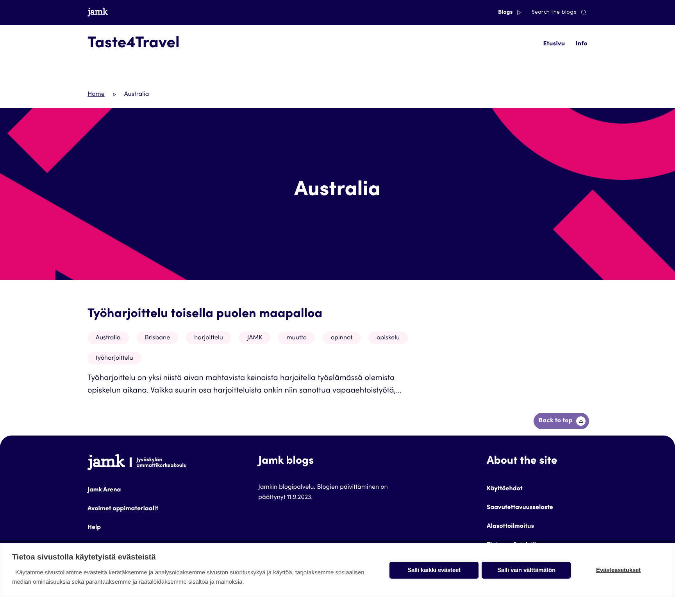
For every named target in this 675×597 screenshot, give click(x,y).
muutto (296, 338)
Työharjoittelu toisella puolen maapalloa (205, 314)
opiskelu (388, 338)
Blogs (506, 12)
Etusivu (554, 44)
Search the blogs (554, 12)
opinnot (341, 338)
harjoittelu (208, 338)
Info (582, 44)
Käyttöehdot (505, 489)
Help (94, 528)
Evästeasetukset (618, 570)
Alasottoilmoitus (510, 526)
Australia (108, 338)
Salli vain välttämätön (526, 570)
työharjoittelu (114, 358)
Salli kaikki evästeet (434, 570)
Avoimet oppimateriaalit (123, 509)
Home (96, 94)
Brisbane (157, 338)
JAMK (254, 338)
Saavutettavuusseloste (520, 508)
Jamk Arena (104, 490)
